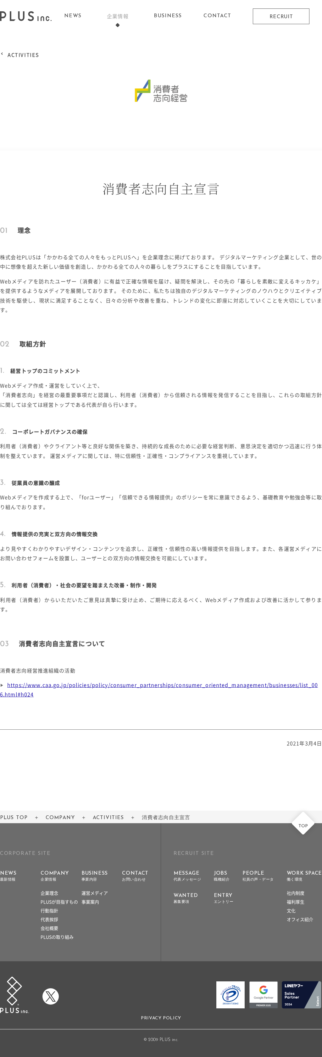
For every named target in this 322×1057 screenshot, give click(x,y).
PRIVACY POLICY (161, 1018)
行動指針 (49, 910)
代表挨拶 (49, 919)
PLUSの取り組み (57, 937)
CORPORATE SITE (25, 853)
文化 (291, 910)
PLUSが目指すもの (59, 902)
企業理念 (49, 893)
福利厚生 (295, 902)
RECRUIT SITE (194, 853)
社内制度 (295, 893)
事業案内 (90, 902)
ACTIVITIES (23, 54)
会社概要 (49, 928)
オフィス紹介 (300, 919)
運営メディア (94, 893)
